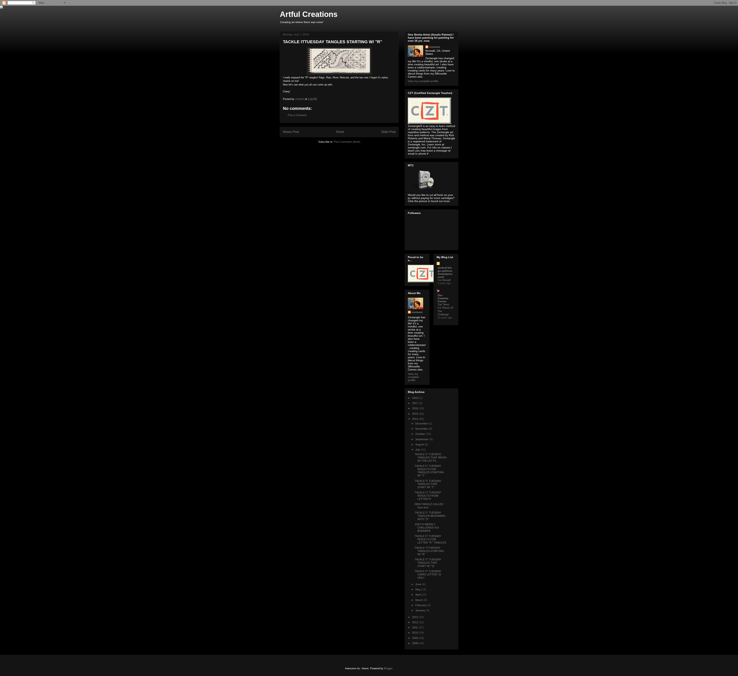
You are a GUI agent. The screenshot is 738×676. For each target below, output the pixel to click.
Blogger (388, 668)
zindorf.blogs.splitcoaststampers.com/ (445, 272)
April (418, 594)
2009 (415, 638)
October (420, 433)
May (418, 589)
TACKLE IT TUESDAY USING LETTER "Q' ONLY (428, 574)
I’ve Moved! (444, 280)
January (420, 610)
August (420, 444)
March (419, 599)
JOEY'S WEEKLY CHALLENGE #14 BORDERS (427, 527)
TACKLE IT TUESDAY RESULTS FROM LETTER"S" (428, 495)
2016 (415, 408)
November (422, 428)
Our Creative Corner (443, 298)
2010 (415, 632)
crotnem (434, 46)
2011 (415, 627)
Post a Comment (297, 115)
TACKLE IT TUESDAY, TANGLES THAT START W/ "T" (428, 484)
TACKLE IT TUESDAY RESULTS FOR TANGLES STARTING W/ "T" (429, 470)
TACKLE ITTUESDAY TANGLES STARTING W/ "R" (429, 551)
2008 (415, 643)
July (418, 449)
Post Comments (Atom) (347, 141)
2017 (415, 403)
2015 (415, 413)
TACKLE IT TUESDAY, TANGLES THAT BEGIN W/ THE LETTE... (430, 457)
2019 (415, 397)
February (421, 605)
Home (340, 131)
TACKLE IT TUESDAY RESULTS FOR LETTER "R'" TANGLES (430, 539)
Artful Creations (308, 14)
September (422, 439)
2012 (415, 622)
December (422, 423)
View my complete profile (423, 81)
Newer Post (291, 131)
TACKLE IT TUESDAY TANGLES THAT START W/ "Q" (428, 562)
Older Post (388, 131)
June (418, 584)
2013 (415, 617)
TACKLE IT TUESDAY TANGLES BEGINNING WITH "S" (430, 516)
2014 (415, 418)
